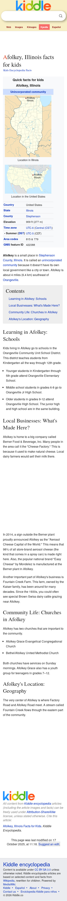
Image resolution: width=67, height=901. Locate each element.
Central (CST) (43, 228)
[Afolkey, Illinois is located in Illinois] (28, 126)
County (8, 216)
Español (56, 27)
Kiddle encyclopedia (37, 803)
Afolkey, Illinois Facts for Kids (22, 826)
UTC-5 (30, 233)
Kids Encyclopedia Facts (17, 70)
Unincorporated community (28, 92)
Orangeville (10, 280)
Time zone (10, 227)
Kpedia (44, 27)
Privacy (45, 888)
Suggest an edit (49, 844)
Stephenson (33, 216)
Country (9, 204)
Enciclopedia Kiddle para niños (39, 891)
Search (60, 16)
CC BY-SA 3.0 (43, 869)
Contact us (9, 891)
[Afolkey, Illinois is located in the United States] (28, 179)
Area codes (11, 239)
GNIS (7, 244)
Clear (53, 16)
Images (19, 27)
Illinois (29, 210)
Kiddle (6, 888)
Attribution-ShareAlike (41, 812)
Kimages (31, 27)
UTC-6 (30, 228)
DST (21, 233)
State (7, 210)
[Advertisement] (33, 41)
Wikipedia (9, 880)
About (33, 888)
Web (8, 27)
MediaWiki (9, 884)
